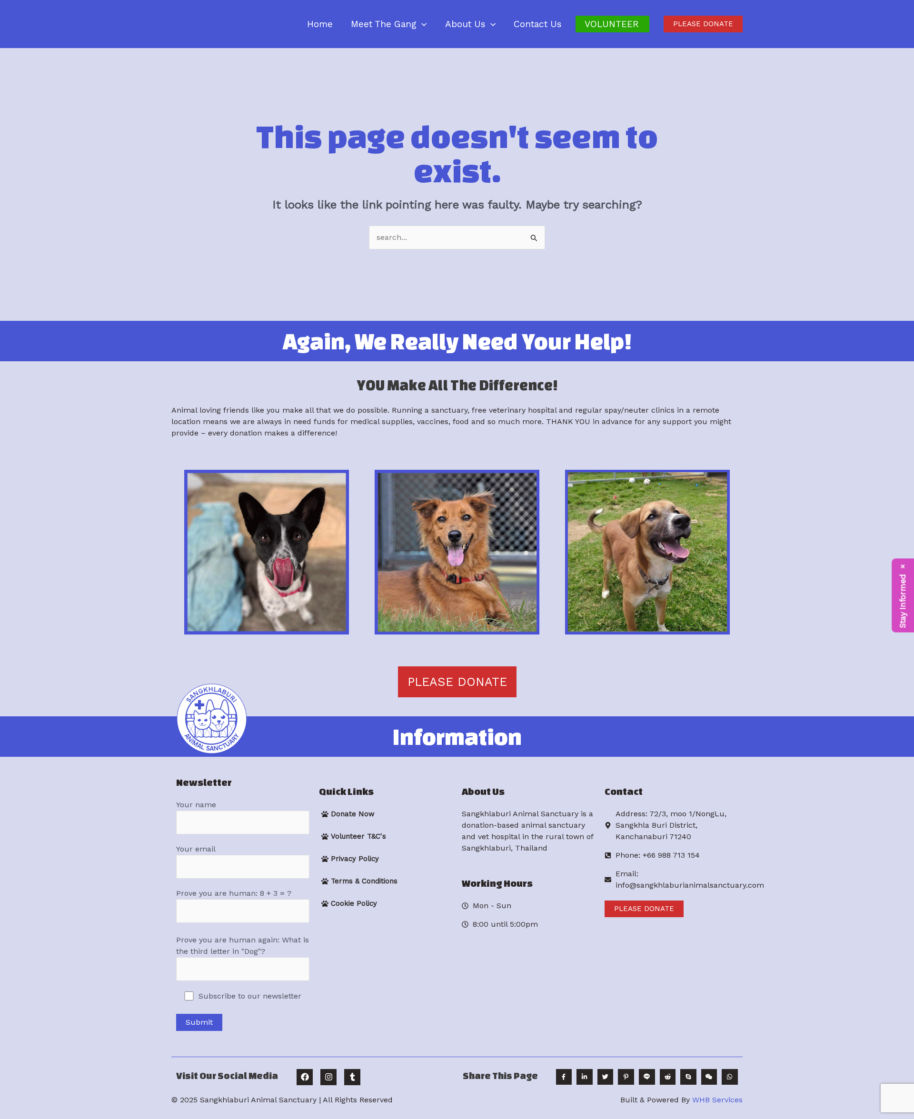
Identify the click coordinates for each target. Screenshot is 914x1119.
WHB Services (717, 1099)
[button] (422, 24)
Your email (196, 848)
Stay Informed (903, 601)
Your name (196, 804)
